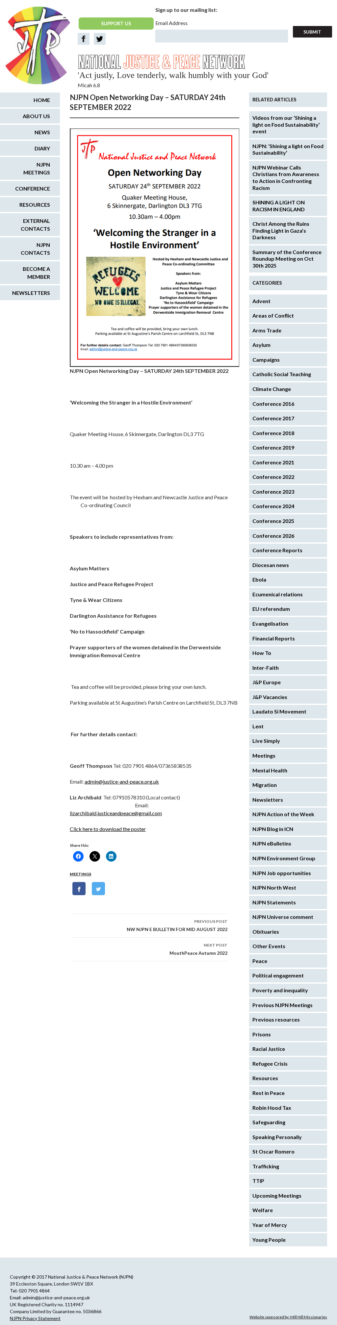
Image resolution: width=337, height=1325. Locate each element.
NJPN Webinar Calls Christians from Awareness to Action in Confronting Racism (285, 177)
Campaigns (266, 359)
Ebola (259, 579)
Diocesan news (270, 565)
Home (42, 100)
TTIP (258, 1181)
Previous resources (276, 1019)
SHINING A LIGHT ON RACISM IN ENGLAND (278, 205)
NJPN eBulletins (271, 843)
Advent (261, 301)
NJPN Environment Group (283, 858)
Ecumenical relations (277, 594)
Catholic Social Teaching (281, 374)
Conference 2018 (273, 433)
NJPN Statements (274, 902)
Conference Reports (277, 550)
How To (261, 653)
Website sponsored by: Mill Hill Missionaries (288, 1316)
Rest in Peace (268, 1093)
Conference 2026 (273, 536)
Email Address (171, 23)
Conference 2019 (273, 447)
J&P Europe (266, 682)
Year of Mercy (269, 1225)
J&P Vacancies (269, 697)
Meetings (80, 873)
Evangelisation (270, 623)
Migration (264, 785)
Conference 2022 (273, 477)
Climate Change (271, 389)
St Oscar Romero (273, 1151)
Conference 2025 (273, 521)
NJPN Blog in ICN (272, 829)
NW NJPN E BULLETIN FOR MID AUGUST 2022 (177, 925)
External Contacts (35, 225)
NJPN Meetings (36, 168)
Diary (42, 148)
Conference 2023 (273, 491)
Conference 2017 (273, 418)
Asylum (261, 345)
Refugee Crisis (270, 1063)
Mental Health (269, 770)
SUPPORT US (116, 23)
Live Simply (266, 741)
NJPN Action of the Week (283, 814)
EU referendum (271, 609)
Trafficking (265, 1166)
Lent (258, 726)
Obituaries (265, 931)
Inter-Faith (265, 667)
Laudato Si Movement (279, 711)
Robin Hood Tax (271, 1107)
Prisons (261, 1034)
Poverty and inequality (280, 990)
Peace (259, 961)
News (42, 132)
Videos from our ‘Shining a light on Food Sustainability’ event (286, 124)
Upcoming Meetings (276, 1195)
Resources (265, 1078)
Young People (269, 1239)
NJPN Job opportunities (281, 873)
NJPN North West (274, 887)
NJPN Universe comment (282, 917)
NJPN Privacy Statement (35, 1318)
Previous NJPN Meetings (282, 1005)
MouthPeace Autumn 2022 (198, 949)
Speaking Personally (277, 1137)
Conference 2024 (273, 506)
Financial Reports (273, 638)
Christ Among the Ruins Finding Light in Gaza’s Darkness (280, 230)
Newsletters (267, 799)
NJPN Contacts (35, 249)
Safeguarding (268, 1122)
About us (36, 116)
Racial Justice (268, 1049)
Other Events (268, 946)
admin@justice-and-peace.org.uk (122, 781)
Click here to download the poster (108, 829)
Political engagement (278, 975)
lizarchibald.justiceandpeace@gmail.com (116, 813)
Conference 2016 (273, 404)
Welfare (262, 1210)
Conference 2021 (273, 462)
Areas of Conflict (273, 315)
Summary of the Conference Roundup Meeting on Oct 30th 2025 (287, 259)
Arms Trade (266, 330)
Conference (32, 188)
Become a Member (36, 273)
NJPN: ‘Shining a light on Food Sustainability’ (288, 149)
